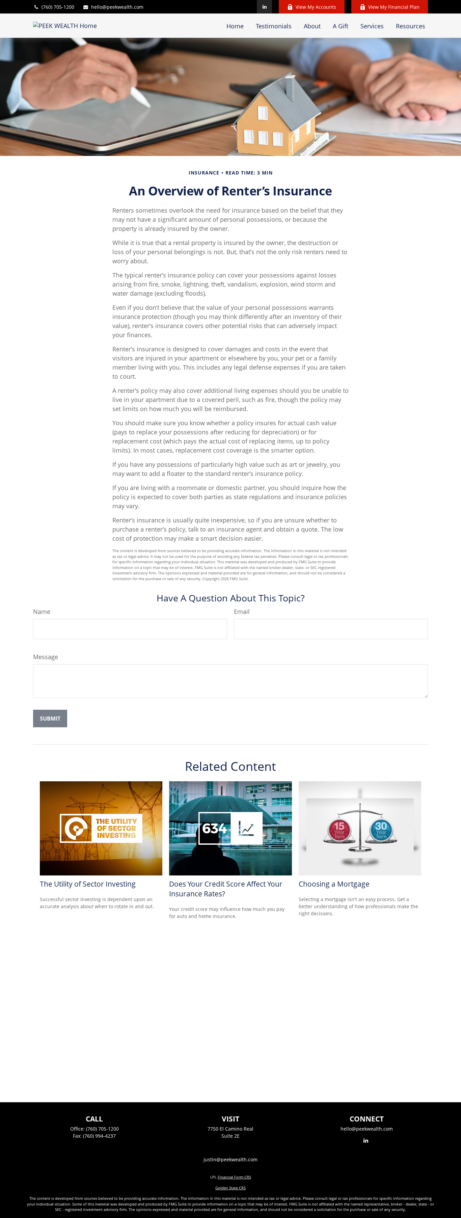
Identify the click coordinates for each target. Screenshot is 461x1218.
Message (45, 657)
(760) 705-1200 (58, 7)
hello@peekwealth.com (117, 7)
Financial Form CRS (234, 1177)
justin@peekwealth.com (230, 1159)
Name (41, 611)
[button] (235, 26)
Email (242, 611)
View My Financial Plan (393, 7)
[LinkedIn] (264, 6)
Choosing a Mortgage (334, 884)
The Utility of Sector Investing (88, 884)
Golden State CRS (230, 1187)
